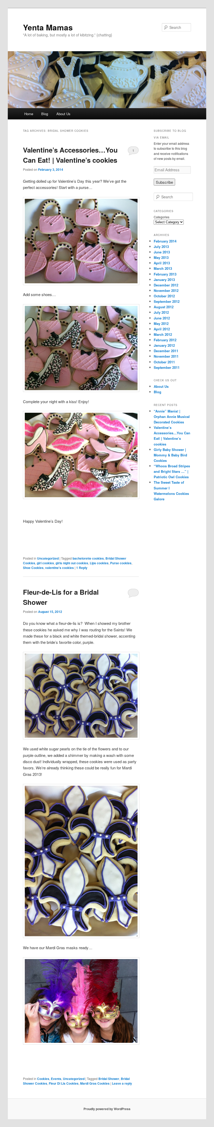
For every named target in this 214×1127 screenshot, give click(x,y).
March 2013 (163, 268)
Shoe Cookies (33, 567)
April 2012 (162, 328)
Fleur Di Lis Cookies (64, 1083)
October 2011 (164, 361)
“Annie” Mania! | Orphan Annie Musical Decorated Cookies (172, 416)
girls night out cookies (72, 563)
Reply (81, 567)
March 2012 (163, 334)
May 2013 (161, 257)
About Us (63, 113)
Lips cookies (99, 563)
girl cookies (45, 563)
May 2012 (161, 323)
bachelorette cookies (88, 558)
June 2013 (162, 252)
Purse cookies (121, 563)
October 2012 (164, 295)
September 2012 (167, 301)
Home (28, 113)
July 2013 (161, 246)
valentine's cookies (59, 567)
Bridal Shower (108, 1078)
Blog (44, 113)
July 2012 (161, 312)
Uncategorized (48, 558)
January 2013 (164, 279)
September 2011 (167, 367)
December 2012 (166, 285)
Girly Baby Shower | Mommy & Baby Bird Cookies (170, 455)
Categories (161, 217)
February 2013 (165, 274)
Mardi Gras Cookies (95, 1083)
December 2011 (166, 350)
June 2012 (162, 318)
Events (56, 1078)
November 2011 (166, 356)
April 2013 (162, 262)
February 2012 (165, 339)
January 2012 (164, 345)
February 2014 (165, 241)
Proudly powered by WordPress (107, 1108)
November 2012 (166, 290)
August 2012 (164, 306)
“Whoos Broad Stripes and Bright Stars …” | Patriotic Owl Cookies (172, 471)
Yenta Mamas (48, 27)
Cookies (43, 1078)
